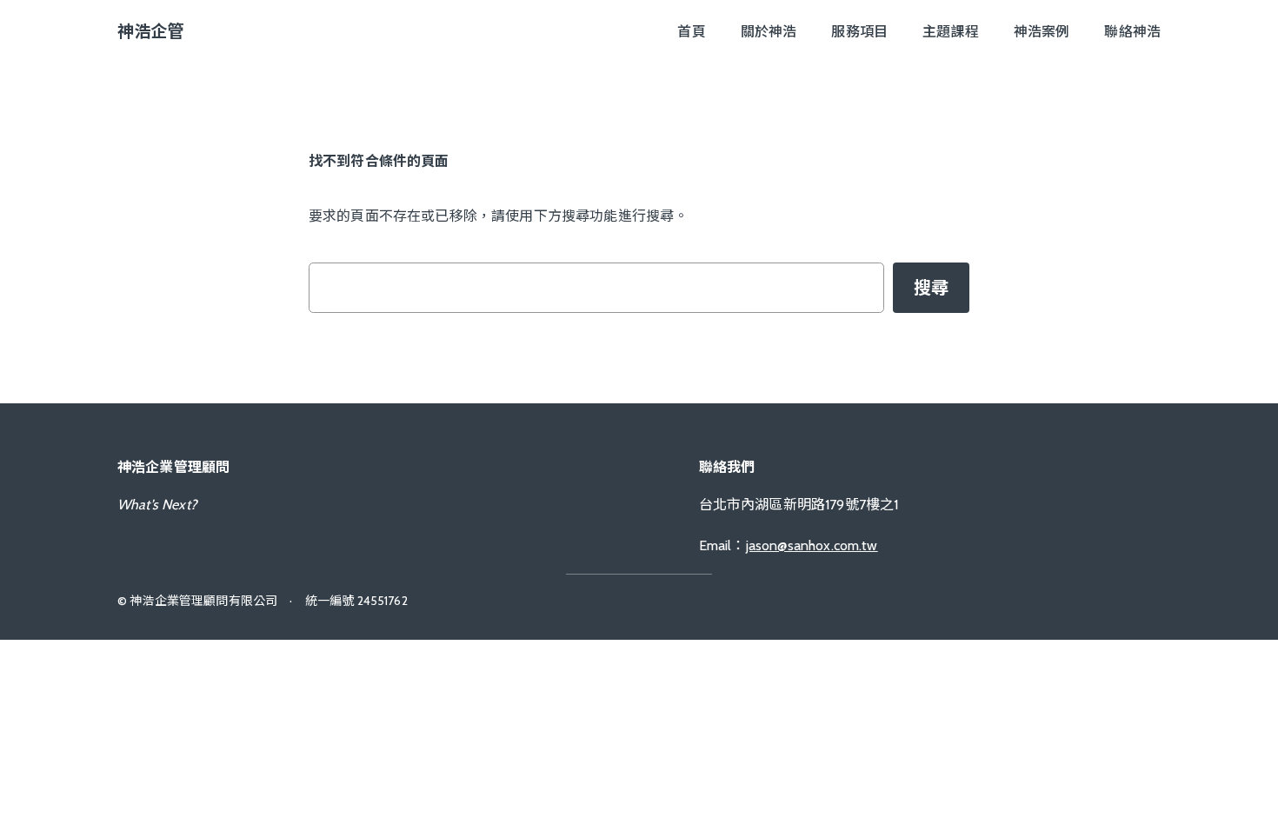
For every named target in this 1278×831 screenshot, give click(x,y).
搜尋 (931, 287)
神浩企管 (150, 31)
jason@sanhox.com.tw (812, 545)
